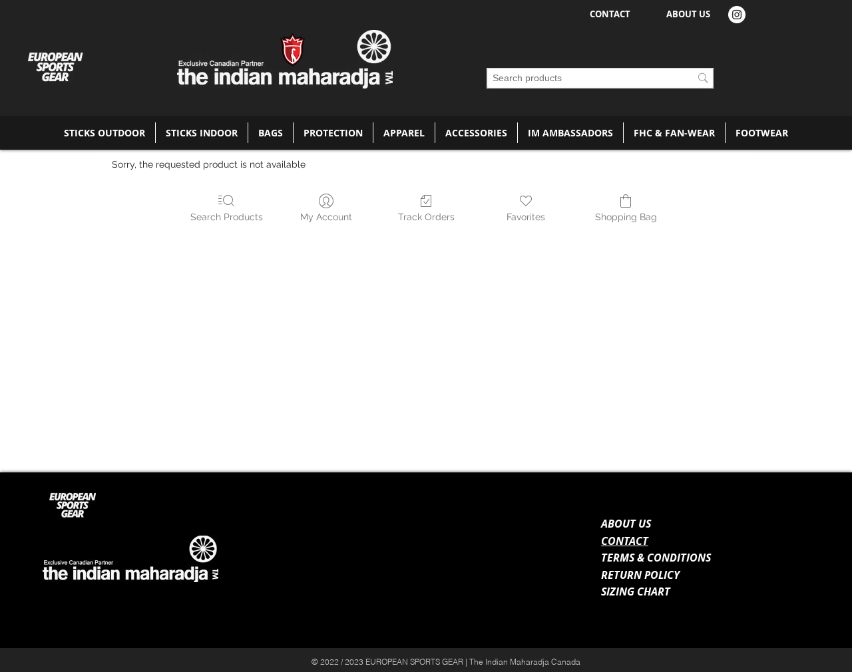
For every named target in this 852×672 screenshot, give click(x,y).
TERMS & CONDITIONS (656, 557)
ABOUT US (626, 523)
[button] (104, 132)
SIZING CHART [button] (635, 591)
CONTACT (624, 541)
